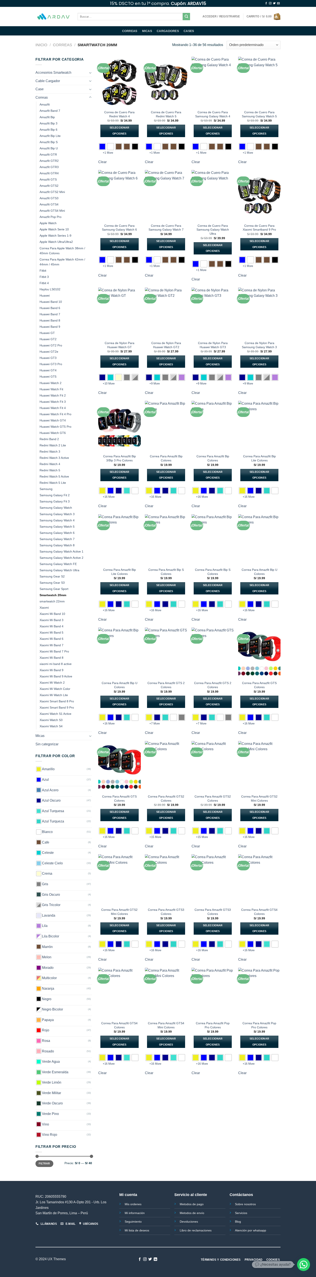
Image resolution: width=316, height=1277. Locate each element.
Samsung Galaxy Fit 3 (55, 501)
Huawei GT (47, 333)
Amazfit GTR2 (49, 160)
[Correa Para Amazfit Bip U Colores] (259, 539)
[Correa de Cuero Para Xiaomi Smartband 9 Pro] (259, 195)
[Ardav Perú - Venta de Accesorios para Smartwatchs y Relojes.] (53, 16)
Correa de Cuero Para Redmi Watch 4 (119, 114)
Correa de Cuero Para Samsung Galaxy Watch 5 (259, 114)
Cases (189, 31)
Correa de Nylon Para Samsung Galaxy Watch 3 (259, 345)
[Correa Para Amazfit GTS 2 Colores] (166, 653)
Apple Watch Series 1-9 (55, 235)
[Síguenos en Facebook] (266, 3)
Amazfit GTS (48, 179)
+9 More (154, 383)
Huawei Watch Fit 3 (53, 401)
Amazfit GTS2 (49, 185)
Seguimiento (133, 1221)
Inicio (41, 45)
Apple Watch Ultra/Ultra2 (56, 241)
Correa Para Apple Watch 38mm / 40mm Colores (62, 251)
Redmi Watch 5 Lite (53, 482)
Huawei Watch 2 (50, 383)
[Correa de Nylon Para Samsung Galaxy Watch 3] (259, 313)
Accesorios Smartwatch (53, 72)
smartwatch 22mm (52, 601)
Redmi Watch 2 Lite (53, 445)
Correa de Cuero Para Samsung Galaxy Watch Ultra (212, 229)
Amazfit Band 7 (50, 110)
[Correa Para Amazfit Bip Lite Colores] (259, 426)
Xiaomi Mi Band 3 (51, 620)
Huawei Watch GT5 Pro (55, 426)
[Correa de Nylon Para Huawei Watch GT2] (166, 313)
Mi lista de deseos (137, 1230)
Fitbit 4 (44, 283)
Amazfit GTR (48, 154)
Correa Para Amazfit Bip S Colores (166, 572)
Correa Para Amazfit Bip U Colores (259, 572)
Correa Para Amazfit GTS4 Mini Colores (166, 1025)
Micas (147, 31)
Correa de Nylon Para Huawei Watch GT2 (166, 345)
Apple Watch (48, 223)
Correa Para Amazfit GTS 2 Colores (166, 685)
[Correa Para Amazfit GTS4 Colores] (259, 879)
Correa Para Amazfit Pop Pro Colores (213, 1025)
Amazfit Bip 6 (48, 129)
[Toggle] (90, 72)
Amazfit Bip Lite (50, 136)
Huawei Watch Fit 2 (53, 395)
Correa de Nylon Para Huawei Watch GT (119, 345)
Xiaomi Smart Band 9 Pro (57, 707)
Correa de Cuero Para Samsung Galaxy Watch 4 (212, 114)
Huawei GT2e (49, 351)
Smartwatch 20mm (53, 595)
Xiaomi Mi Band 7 (51, 645)
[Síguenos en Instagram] (270, 3)
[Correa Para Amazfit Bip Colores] (166, 426)
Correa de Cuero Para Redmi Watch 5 (166, 114)
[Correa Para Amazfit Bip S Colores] (166, 539)
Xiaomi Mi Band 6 (51, 638)
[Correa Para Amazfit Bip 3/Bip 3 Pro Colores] (119, 426)
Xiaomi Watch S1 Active (55, 713)
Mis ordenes (133, 1204)
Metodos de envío (192, 1213)
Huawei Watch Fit (51, 389)
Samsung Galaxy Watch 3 (57, 514)
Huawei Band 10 (51, 301)
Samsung (46, 489)
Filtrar (44, 1163)
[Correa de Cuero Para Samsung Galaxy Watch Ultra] (213, 195)
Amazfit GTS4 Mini (52, 210)
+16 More (109, 496)
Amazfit (45, 104)
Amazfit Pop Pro (50, 217)
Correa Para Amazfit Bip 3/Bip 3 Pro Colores (119, 458)
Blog (238, 1221)
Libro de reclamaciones (196, 1230)
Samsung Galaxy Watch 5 (57, 526)
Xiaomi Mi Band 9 (51, 670)
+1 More (108, 152)
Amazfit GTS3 (49, 198)
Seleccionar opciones (119, 130)
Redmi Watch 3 (50, 451)
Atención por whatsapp (250, 1230)
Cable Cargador (47, 81)
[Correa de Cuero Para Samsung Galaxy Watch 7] (166, 195)
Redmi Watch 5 (50, 470)
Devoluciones (189, 1221)
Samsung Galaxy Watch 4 (57, 520)
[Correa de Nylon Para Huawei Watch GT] (119, 313)
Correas (129, 31)
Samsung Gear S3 (52, 582)
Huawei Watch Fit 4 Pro (55, 414)
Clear (102, 162)
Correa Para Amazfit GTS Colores (259, 685)
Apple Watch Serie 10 (54, 229)
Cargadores (168, 31)
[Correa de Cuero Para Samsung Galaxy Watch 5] (259, 82)
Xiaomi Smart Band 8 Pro (57, 701)
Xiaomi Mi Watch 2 (52, 682)
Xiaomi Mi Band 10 (52, 614)
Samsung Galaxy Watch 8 (57, 545)
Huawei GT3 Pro (51, 364)
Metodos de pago (192, 1204)
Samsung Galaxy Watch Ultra (59, 570)
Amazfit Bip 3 (48, 123)
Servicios (241, 1213)
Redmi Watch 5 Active (54, 476)
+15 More (155, 837)
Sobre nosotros (245, 1204)
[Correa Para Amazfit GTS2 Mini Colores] (259, 766)
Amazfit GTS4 (49, 204)
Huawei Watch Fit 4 (53, 408)
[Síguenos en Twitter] (274, 3)
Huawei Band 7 (50, 314)
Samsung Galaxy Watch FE (58, 564)
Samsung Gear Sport (54, 589)
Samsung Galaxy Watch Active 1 (61, 551)
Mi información (135, 1213)
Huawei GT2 (48, 339)
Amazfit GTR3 (49, 167)
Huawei (45, 295)
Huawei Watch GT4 (53, 420)
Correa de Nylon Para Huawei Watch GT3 (213, 345)
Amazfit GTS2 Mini (52, 192)
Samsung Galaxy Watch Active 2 (61, 557)
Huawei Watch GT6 (53, 433)
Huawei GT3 (48, 358)
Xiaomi (44, 607)
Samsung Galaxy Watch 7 (57, 539)
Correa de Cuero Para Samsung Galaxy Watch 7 (166, 227)
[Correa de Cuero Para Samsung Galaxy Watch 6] (119, 195)
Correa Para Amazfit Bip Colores (166, 458)
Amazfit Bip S (49, 142)
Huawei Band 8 (50, 320)
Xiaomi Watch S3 (51, 720)
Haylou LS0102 (50, 289)
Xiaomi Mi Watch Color (55, 689)
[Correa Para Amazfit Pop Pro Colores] (213, 993)
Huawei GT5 (48, 376)
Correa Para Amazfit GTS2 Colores (166, 798)
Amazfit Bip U (49, 148)
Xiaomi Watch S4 (51, 726)
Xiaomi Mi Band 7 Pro (54, 651)
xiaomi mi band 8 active (56, 664)
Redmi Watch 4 (50, 464)
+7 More (154, 723)
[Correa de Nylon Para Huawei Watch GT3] (213, 313)
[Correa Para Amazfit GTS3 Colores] (166, 879)
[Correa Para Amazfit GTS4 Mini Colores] (166, 993)
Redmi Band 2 (49, 439)
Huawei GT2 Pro (51, 345)
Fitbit (43, 270)
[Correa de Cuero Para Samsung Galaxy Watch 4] (213, 82)
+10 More (109, 383)
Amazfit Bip (47, 117)
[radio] (102, 146)
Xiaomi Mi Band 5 (51, 632)
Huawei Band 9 (50, 326)
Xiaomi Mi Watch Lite (54, 695)
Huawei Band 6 (50, 308)
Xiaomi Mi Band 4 (51, 626)
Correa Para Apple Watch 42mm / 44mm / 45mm (62, 262)
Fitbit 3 (44, 277)
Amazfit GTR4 (49, 173)
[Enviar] (186, 16)
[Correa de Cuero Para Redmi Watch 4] (119, 82)
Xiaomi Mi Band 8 (51, 657)
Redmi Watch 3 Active (54, 457)
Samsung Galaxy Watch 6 (57, 532)
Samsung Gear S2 (52, 576)
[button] (303, 1264)
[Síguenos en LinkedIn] (155, 1259)
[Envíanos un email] (278, 3)
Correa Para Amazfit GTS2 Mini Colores (259, 798)
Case (39, 89)
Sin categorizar (46, 744)
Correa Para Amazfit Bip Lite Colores (259, 458)
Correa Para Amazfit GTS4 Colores (259, 912)
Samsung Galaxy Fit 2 (55, 495)
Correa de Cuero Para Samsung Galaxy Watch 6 (119, 227)
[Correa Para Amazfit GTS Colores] (259, 653)
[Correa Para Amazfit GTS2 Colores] (166, 766)
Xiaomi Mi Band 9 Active (56, 676)
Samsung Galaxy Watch (56, 507)
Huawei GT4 (48, 370)
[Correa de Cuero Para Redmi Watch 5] (166, 82)
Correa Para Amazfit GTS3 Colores (166, 912)
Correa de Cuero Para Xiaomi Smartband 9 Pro (259, 227)
